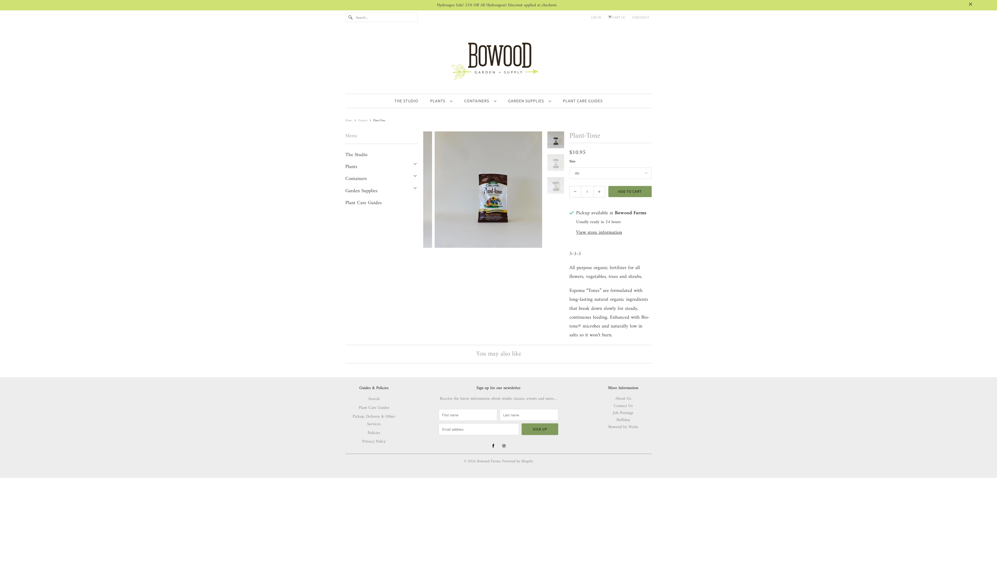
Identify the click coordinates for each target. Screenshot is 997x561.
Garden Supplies (527, 101)
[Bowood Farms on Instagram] (504, 446)
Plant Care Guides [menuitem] (583, 101)
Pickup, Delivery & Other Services (374, 420)
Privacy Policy (374, 441)
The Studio (356, 155)
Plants (438, 101)
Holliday (623, 420)
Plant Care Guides (363, 203)
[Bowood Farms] (498, 60)
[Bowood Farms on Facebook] (493, 446)
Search (374, 399)
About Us (623, 398)
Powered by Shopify (517, 461)
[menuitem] (441, 101)
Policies (374, 433)
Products (363, 120)
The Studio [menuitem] (406, 101)
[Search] (350, 17)
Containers (477, 101)
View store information (599, 233)
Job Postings (623, 413)
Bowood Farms (488, 461)
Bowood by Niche (623, 427)
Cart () (618, 17)
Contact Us (623, 406)
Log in (596, 17)
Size (572, 161)
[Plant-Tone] (483, 189)
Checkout (640, 17)
